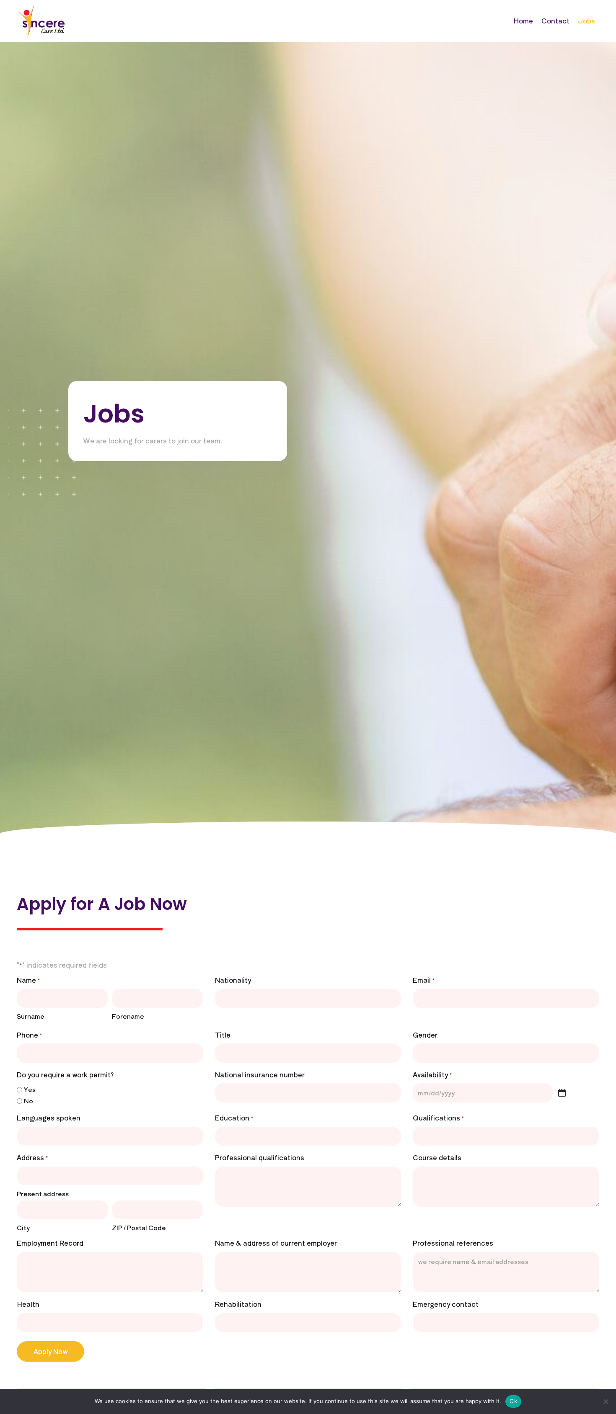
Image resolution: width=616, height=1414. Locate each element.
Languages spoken (48, 1118)
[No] (605, 1401)
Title (222, 1035)
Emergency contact (446, 1304)
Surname (30, 1016)
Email (424, 980)
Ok (513, 1401)
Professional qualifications (259, 1157)
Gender (425, 1035)
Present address (43, 1193)
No (28, 1100)
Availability (432, 1074)
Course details (437, 1157)
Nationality (233, 980)
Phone (29, 1035)
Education (234, 1118)
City (23, 1227)
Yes (30, 1089)
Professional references (453, 1243)
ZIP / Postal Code (139, 1227)
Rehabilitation (238, 1304)
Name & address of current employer (276, 1243)
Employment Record (50, 1243)
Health (28, 1304)
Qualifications (438, 1118)
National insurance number (260, 1074)
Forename (128, 1016)
